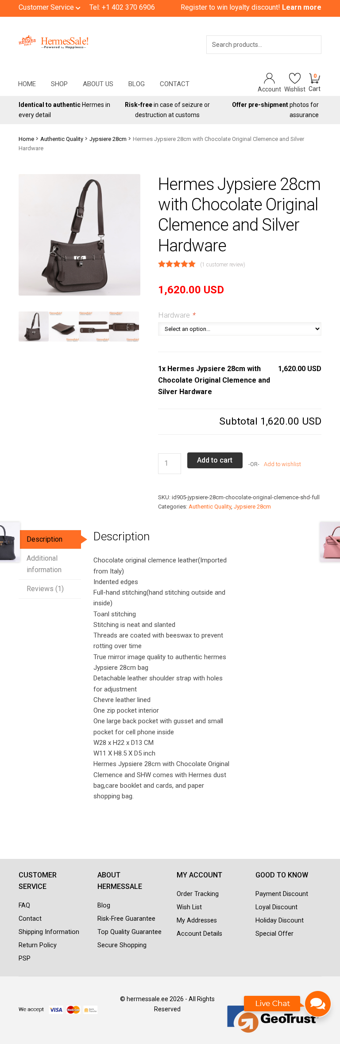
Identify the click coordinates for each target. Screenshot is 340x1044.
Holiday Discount (279, 920)
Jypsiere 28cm (108, 139)
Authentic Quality (61, 139)
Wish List (189, 907)
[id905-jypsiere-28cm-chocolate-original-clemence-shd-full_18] (124, 326)
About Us (98, 84)
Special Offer (274, 934)
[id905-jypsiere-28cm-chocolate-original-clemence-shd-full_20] (64, 326)
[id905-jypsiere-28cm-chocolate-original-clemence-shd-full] (34, 326)
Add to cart (214, 460)
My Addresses (197, 920)
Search (302, 56)
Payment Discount (281, 894)
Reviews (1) (45, 589)
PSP (25, 958)
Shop (59, 84)
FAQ (24, 905)
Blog (136, 84)
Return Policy (38, 945)
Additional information (44, 564)
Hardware (176, 315)
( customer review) (222, 265)
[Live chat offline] (288, 1008)
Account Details (199, 934)
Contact (174, 84)
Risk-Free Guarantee (126, 919)
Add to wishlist (282, 464)
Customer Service (47, 7)
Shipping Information (49, 932)
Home (27, 84)
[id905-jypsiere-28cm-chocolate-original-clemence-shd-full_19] (94, 326)
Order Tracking (198, 894)
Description (44, 539)
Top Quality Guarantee (129, 932)
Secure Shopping (122, 945)
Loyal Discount (276, 907)
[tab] (50, 539)
